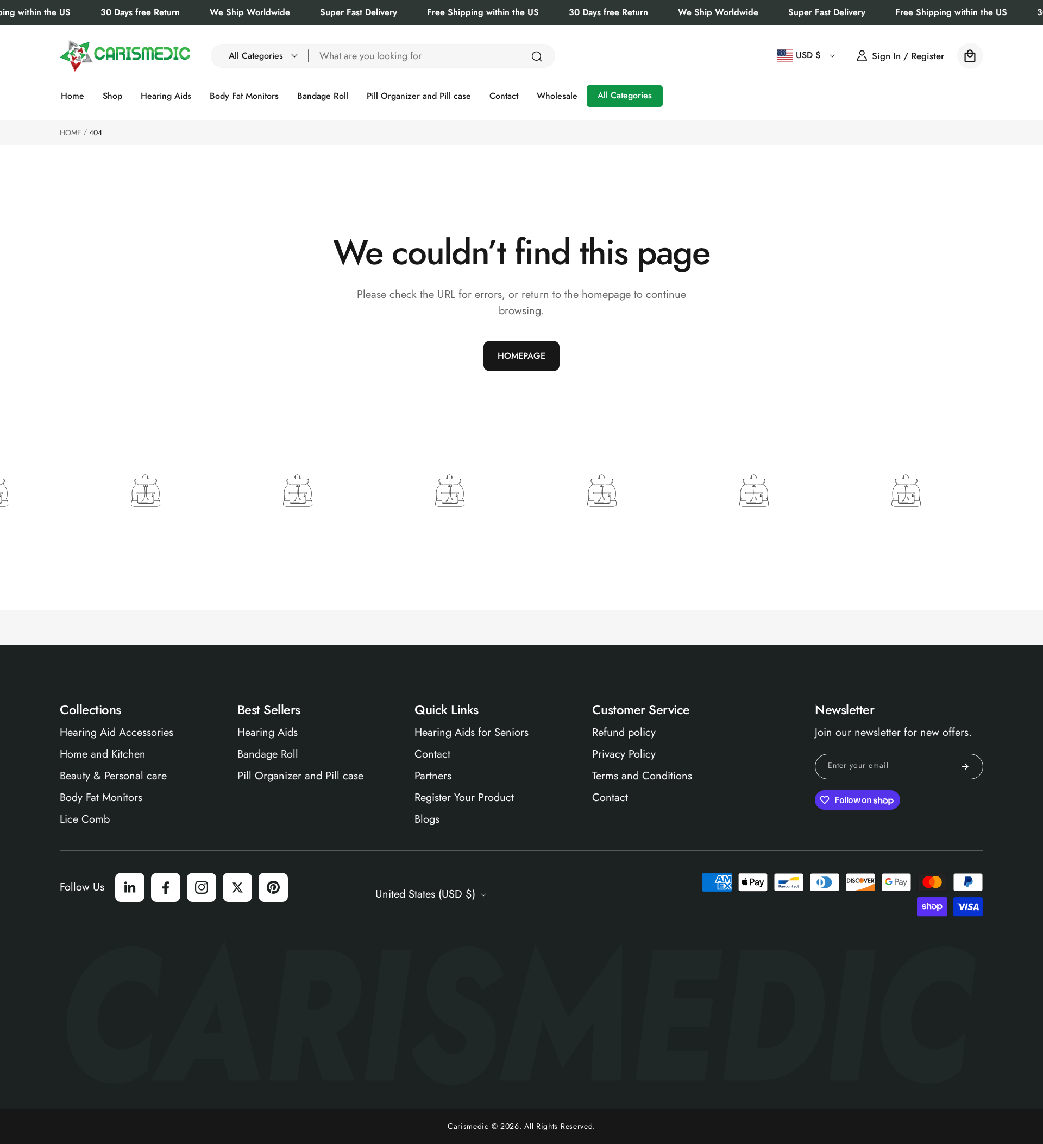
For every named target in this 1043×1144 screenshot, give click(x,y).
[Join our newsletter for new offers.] (965, 766)
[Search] (537, 56)
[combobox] (432, 56)
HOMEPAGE (521, 355)
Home (70, 132)
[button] (260, 56)
